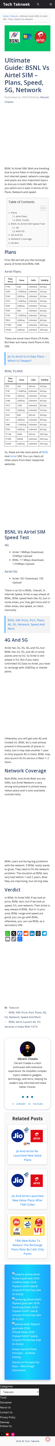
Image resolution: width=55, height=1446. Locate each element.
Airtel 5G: (20, 231)
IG (29, 1103)
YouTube (38, 1103)
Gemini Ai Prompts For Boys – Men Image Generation (26, 1366)
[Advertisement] (27, 137)
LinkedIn (21, 1103)
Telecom (14, 16)
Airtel (13, 456)
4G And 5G (16, 234)
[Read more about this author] (27, 1096)
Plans (14, 212)
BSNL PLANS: (22, 220)
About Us (5, 1407)
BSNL (45, 452)
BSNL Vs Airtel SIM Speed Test (28, 223)
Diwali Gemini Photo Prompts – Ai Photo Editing (24, 1353)
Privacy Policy (7, 1417)
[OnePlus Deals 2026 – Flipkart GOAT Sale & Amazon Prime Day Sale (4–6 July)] (27, 1276)
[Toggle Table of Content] (41, 208)
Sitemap (4, 1422)
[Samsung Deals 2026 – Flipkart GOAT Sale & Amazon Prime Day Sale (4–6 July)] (27, 1301)
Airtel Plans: (21, 216)
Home (6, 16)
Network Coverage (21, 238)
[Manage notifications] (47, 1439)
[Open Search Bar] (38, 4)
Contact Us (6, 1412)
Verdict (14, 242)
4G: (17, 227)
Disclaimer (6, 1402)
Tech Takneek (16, 4)
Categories (6, 1386)
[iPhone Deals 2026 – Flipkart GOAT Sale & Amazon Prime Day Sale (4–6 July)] (27, 1326)
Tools (3, 1397)
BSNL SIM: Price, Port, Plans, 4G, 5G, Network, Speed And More (26, 624)
